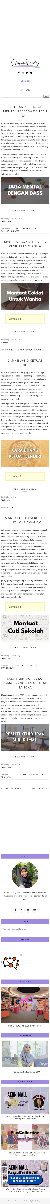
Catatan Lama (38, 788)
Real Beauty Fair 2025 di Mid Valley (25, 1026)
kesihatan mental (24, 229)
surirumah (6, 777)
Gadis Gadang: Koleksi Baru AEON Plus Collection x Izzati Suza (26, 1154)
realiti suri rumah (17, 775)
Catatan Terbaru (13, 788)
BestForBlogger (37, 1201)
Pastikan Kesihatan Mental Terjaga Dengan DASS (25, 111)
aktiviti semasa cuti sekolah (22, 665)
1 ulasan (4, 343)
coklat (11, 350)
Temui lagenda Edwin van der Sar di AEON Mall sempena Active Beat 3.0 (26, 1117)
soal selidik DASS (10, 231)
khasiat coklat (25, 350)
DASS (9, 229)
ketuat (11, 507)
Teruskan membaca (25, 211)
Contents (14, 319)
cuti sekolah (8, 668)
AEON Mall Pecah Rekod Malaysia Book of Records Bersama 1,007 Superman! (26, 1190)
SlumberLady (19, 1201)
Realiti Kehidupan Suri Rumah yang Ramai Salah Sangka (25, 683)
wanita (40, 350)
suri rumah (35, 775)
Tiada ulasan (6, 221)
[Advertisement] (25, 30)
